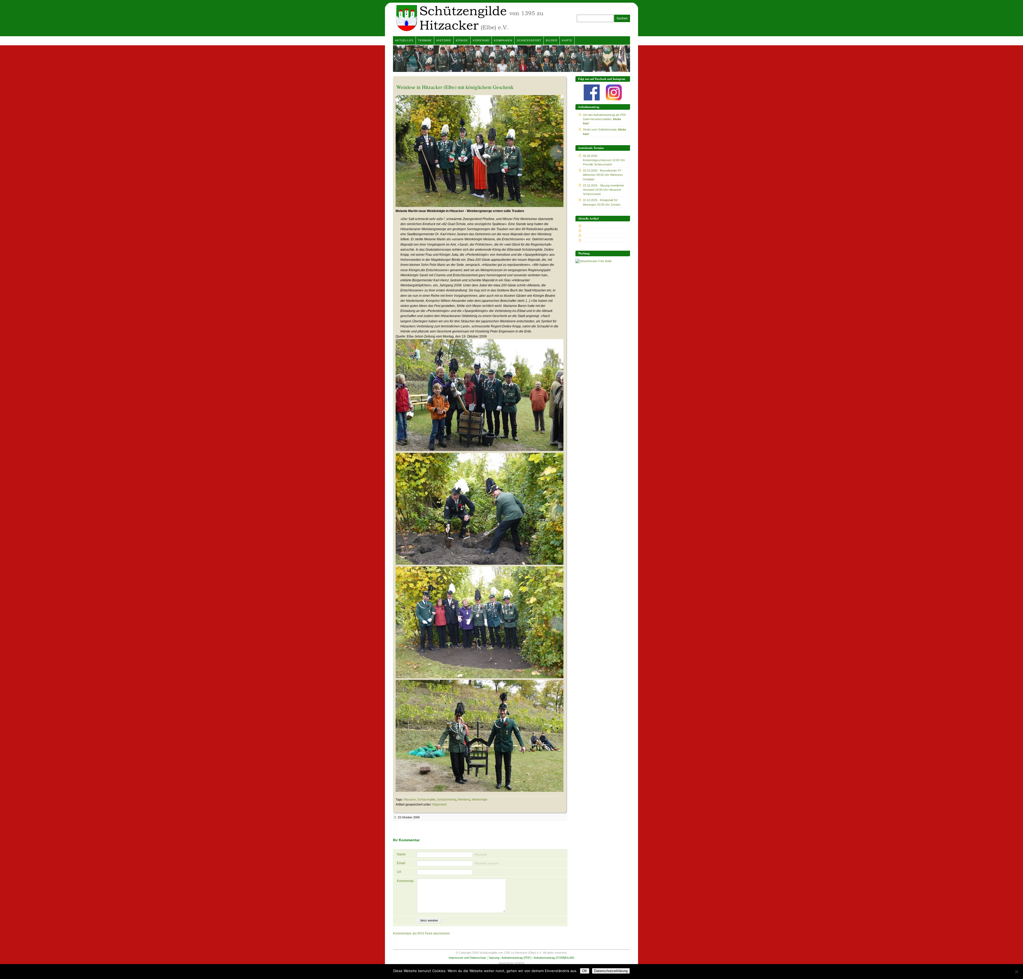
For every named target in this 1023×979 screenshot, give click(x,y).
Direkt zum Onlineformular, (604, 131)
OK (584, 971)
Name (401, 854)
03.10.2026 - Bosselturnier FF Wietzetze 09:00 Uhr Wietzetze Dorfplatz (603, 175)
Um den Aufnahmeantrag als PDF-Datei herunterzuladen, (605, 119)
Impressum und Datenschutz (467, 957)
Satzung (494, 957)
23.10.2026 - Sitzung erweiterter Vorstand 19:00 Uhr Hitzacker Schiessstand (603, 190)
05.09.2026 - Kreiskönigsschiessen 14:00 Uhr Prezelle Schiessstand (604, 160)
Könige (462, 40)
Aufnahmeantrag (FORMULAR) (554, 957)
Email (401, 863)
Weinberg (464, 799)
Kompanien (503, 40)
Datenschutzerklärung (611, 971)
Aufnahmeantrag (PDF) (516, 957)
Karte (567, 40)
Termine (425, 40)
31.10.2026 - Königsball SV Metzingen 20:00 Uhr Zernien (601, 202)
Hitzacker (410, 799)
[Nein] (1016, 971)
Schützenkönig (446, 799)
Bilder (551, 40)
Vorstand (481, 40)
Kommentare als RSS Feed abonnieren (421, 933)
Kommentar (405, 881)
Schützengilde (426, 799)
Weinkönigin (479, 799)
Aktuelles (404, 40)
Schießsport (529, 40)
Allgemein (439, 804)
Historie (443, 40)
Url (399, 872)
